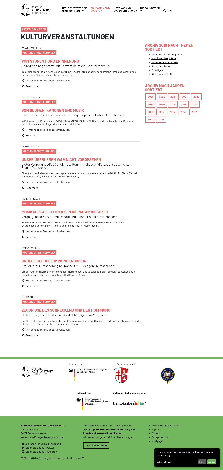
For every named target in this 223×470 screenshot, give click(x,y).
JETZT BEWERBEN (96, 445)
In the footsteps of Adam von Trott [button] (74, 9)
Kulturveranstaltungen (164, 62)
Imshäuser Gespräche (163, 58)
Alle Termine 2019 (161, 73)
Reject (202, 461)
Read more (31, 86)
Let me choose (164, 461)
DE (170, 10)
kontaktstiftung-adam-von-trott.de (42, 437)
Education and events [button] (100, 9)
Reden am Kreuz (160, 66)
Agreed (211, 461)
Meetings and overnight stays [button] (124, 9)
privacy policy (163, 455)
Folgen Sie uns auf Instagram (40, 451)
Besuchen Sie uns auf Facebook (42, 443)
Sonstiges (157, 70)
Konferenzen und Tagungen (167, 54)
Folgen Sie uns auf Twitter (39, 447)
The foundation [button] (150, 8)
